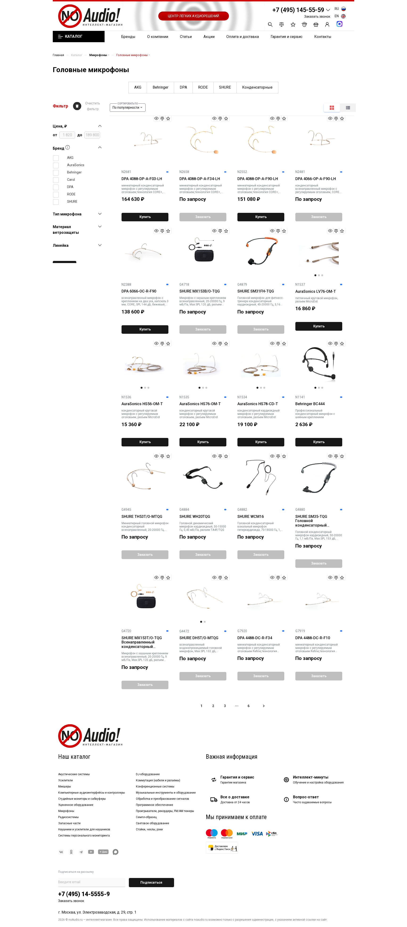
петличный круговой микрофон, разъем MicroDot (316, 300)
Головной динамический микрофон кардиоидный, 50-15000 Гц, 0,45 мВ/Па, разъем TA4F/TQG (202, 526)
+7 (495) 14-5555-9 (84, 894)
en (337, 16)
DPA (183, 87)
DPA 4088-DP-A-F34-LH (199, 179)
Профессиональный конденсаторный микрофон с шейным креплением (315, 414)
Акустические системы (74, 774)
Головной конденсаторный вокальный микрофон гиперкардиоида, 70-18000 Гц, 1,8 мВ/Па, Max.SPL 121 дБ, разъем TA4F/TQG (259, 526)
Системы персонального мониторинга (84, 835)
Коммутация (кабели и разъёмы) (158, 780)
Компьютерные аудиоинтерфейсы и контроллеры (91, 792)
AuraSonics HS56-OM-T (142, 404)
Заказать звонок (317, 16)
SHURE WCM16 (250, 517)
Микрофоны (66, 811)
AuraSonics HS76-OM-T (200, 404)
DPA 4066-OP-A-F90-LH (315, 179)
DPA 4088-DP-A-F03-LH (142, 179)
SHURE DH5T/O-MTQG (198, 638)
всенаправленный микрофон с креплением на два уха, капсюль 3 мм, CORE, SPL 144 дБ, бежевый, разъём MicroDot (145, 301)
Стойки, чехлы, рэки (149, 829)
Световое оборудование (152, 823)
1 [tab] (315, 275)
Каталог (73, 36)
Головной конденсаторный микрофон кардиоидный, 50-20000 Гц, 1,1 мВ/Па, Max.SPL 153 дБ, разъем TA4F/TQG (318, 535)
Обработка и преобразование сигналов (162, 798)
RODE (203, 87)
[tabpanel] (319, 252)
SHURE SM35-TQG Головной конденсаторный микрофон (311, 521)
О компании (157, 36)
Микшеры (64, 786)
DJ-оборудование (148, 774)
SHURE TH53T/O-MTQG (142, 517)
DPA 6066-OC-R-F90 (139, 291)
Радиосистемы (68, 817)
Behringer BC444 (310, 404)
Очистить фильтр (92, 106)
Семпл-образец (146, 817)
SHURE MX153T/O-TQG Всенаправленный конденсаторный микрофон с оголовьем (143, 642)
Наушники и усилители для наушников (84, 829)
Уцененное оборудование (75, 805)
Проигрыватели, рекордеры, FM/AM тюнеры (165, 811)
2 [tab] (319, 275)
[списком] (348, 107)
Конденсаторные (257, 87)
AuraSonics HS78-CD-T (257, 404)
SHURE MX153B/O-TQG (199, 291)
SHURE (225, 87)
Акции (209, 36)
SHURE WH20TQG (194, 517)
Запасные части (69, 823)
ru (337, 9)
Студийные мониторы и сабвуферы (82, 798)
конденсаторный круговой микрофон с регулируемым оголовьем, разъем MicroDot (141, 414)
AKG (137, 87)
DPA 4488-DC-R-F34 (254, 638)
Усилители (65, 780)
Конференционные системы (155, 786)
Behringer (160, 87)
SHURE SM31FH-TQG (255, 291)
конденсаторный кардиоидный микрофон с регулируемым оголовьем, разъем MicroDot (258, 414)
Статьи (186, 36)
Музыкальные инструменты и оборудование (166, 792)
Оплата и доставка (242, 36)
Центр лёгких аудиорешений (193, 16)
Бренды (128, 36)
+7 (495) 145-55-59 (298, 10)
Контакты (322, 36)
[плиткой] (332, 107)
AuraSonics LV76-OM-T (315, 291)
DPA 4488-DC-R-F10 (312, 638)
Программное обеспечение (154, 805)
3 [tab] (322, 275)
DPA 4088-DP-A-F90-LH (257, 179)
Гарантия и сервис (286, 36)
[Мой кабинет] (327, 24)
